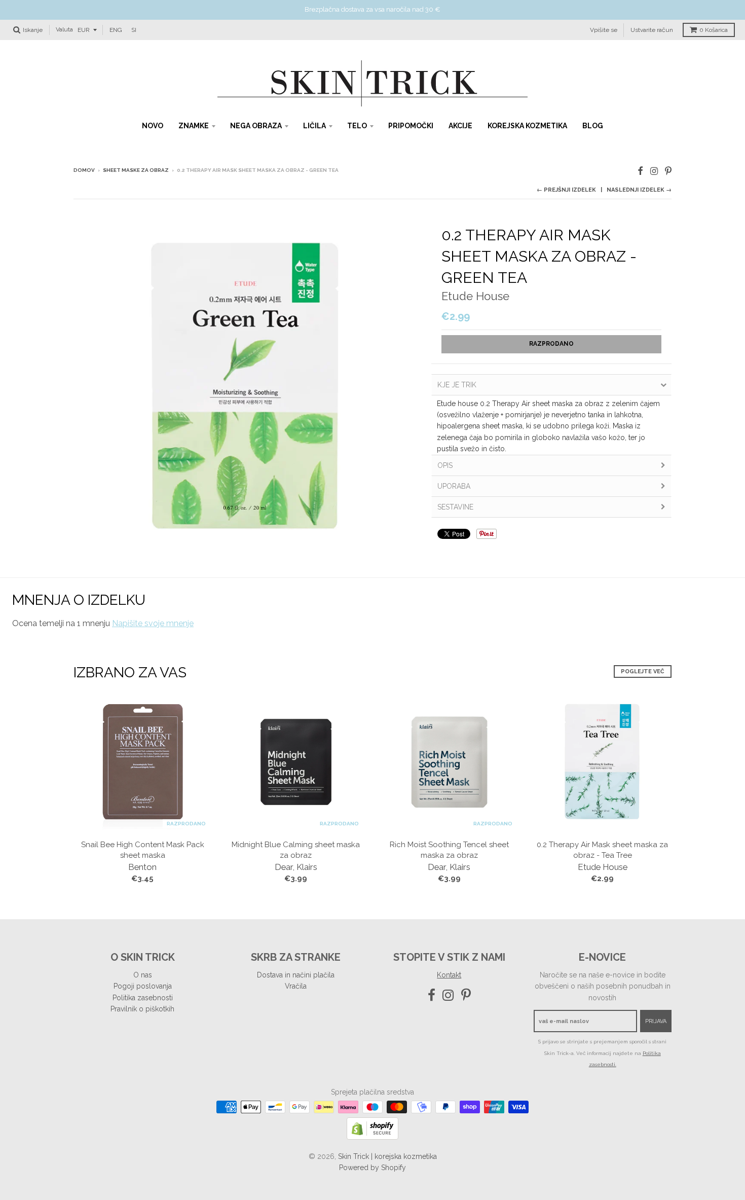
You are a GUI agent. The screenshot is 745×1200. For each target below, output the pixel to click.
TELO (357, 126)
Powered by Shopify (372, 1167)
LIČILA (314, 126)
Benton (142, 867)
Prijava (655, 1021)
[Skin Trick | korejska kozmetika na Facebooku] (640, 171)
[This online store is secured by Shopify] (372, 1137)
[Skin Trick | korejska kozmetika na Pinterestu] (668, 171)
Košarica (713, 29)
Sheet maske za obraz (136, 170)
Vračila (296, 986)
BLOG (592, 126)
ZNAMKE (193, 126)
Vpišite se (603, 29)
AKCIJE (460, 126)
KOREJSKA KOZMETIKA (527, 126)
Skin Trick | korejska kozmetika (387, 1156)
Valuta (64, 29)
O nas (142, 975)
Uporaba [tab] (453, 486)
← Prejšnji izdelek (566, 190)
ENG (115, 29)
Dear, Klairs (296, 867)
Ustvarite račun (651, 29)
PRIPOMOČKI (410, 126)
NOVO (152, 126)
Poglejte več (642, 671)
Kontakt (449, 975)
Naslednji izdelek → (639, 190)
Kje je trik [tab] (456, 385)
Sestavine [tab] (455, 507)
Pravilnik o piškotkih (142, 1009)
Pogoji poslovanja (143, 986)
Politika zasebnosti (143, 998)
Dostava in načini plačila (295, 975)
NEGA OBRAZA (256, 126)
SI (133, 29)
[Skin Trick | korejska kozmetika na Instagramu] (654, 171)
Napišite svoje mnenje (153, 623)
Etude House (475, 296)
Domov (84, 170)
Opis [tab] (445, 465)
